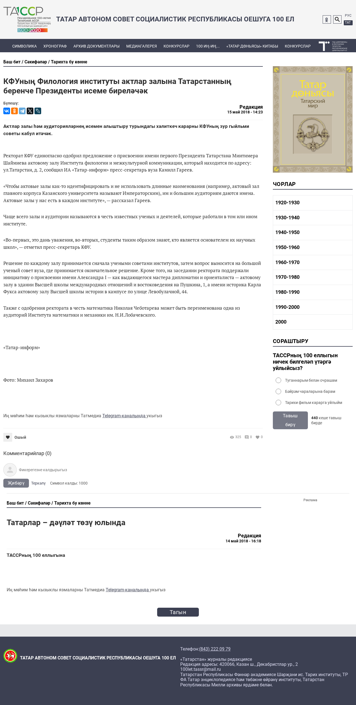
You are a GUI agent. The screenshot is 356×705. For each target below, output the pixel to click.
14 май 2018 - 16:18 (243, 541)
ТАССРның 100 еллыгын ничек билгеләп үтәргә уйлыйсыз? (305, 361)
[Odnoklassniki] (327, 19)
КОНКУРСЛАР (176, 46)
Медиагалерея (141, 46)
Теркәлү (38, 483)
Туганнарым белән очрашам (311, 380)
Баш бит (12, 61)
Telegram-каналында (124, 415)
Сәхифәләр (35, 61)
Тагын (178, 612)
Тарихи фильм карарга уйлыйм (313, 402)
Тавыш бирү (290, 420)
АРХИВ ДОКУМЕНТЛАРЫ (96, 46)
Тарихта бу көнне (69, 61)
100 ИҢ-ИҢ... (208, 46)
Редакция (251, 107)
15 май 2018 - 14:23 (245, 112)
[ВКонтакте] (6, 111)
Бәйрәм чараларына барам (310, 391)
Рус (348, 16)
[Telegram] (22, 111)
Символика (24, 46)
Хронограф (55, 46)
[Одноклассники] (14, 111)
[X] (30, 111)
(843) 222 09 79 (215, 649)
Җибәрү (16, 483)
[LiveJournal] (37, 111)
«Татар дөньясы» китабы (252, 46)
